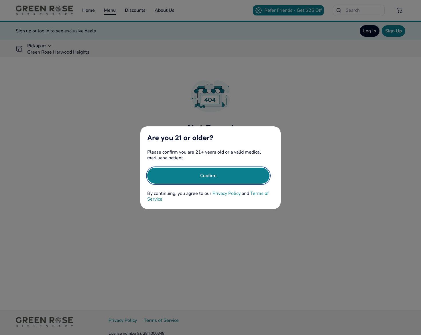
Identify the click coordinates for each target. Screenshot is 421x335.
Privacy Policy (227, 193)
